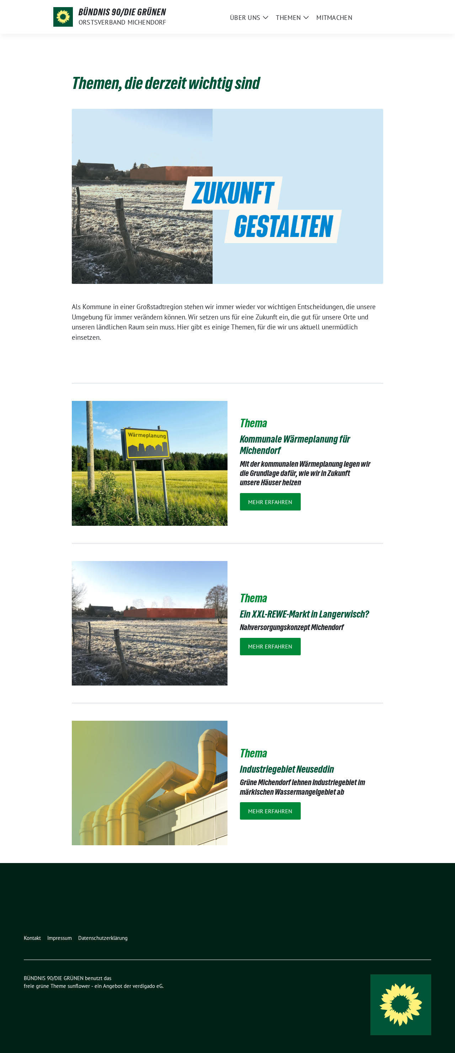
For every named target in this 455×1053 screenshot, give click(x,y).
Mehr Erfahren (270, 502)
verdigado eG (147, 986)
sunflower (79, 986)
